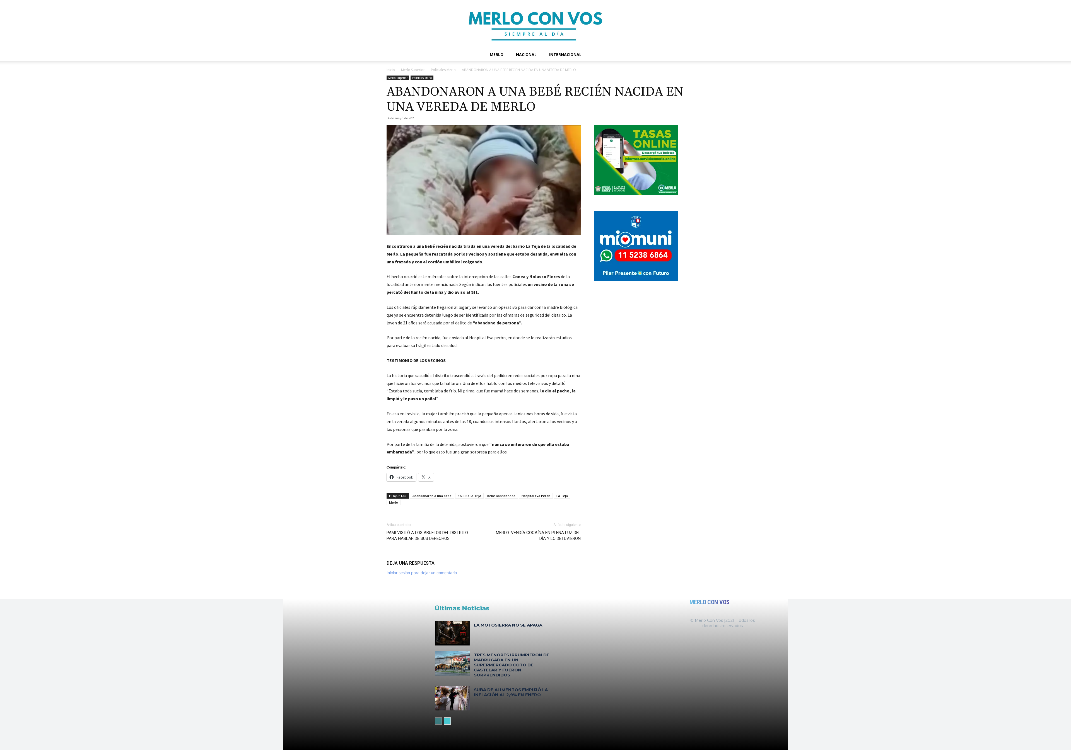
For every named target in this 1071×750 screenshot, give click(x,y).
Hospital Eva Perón (536, 496)
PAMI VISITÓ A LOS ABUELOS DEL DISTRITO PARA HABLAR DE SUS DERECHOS (427, 535)
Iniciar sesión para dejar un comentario (422, 572)
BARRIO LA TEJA (469, 496)
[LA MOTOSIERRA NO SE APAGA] (452, 633)
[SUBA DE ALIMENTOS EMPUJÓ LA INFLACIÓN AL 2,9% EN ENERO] (452, 698)
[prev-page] (438, 721)
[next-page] (447, 721)
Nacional (526, 54)
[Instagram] (656, 54)
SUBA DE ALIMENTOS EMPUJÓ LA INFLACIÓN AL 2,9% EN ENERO (511, 692)
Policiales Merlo (443, 69)
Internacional (565, 54)
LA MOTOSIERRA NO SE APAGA (508, 625)
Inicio (391, 69)
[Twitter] (665, 54)
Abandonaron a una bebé (432, 496)
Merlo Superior (413, 69)
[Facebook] (646, 54)
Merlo (496, 54)
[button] (677, 55)
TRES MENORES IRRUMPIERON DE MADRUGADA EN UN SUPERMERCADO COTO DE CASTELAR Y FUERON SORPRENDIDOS (511, 665)
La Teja (562, 496)
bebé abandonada (501, 496)
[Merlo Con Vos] (535, 24)
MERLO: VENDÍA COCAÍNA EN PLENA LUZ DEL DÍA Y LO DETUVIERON (538, 535)
